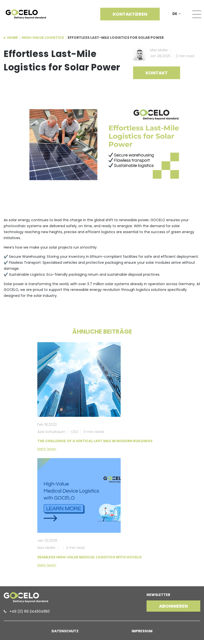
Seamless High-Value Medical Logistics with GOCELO (89, 557)
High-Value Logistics (43, 37)
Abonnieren (173, 606)
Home (12, 37)
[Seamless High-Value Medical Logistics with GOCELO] (79, 495)
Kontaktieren (130, 14)
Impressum (142, 631)
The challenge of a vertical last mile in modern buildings (95, 440)
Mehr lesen (46, 448)
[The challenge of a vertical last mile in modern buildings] (79, 379)
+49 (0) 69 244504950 (29, 611)
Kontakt (157, 73)
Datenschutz (65, 631)
